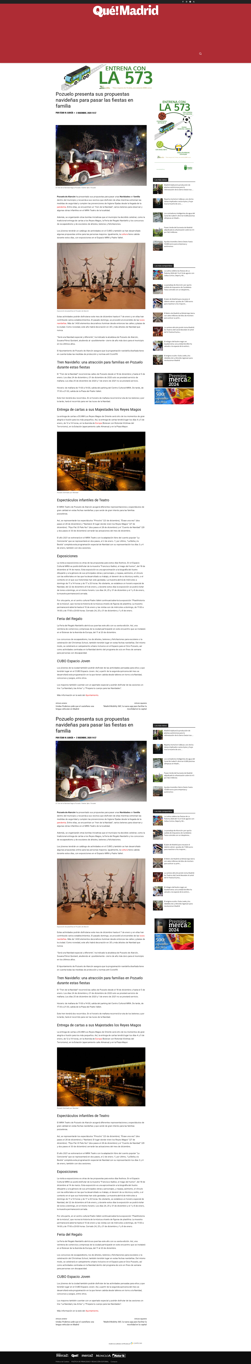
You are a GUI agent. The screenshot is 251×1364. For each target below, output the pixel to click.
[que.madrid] (125, 11)
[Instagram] (186, 1)
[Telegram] (190, 1)
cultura (124, 234)
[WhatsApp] (76, 118)
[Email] (94, 118)
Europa (98, 423)
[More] (100, 118)
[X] (193, 1)
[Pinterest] (70, 118)
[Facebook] (182, 1)
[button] (200, 53)
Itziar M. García (66, 113)
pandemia (61, 207)
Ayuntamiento (92, 695)
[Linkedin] (88, 118)
